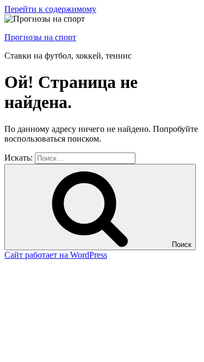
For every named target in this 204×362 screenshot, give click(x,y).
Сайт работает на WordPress (55, 254)
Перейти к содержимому (50, 9)
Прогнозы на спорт (40, 37)
